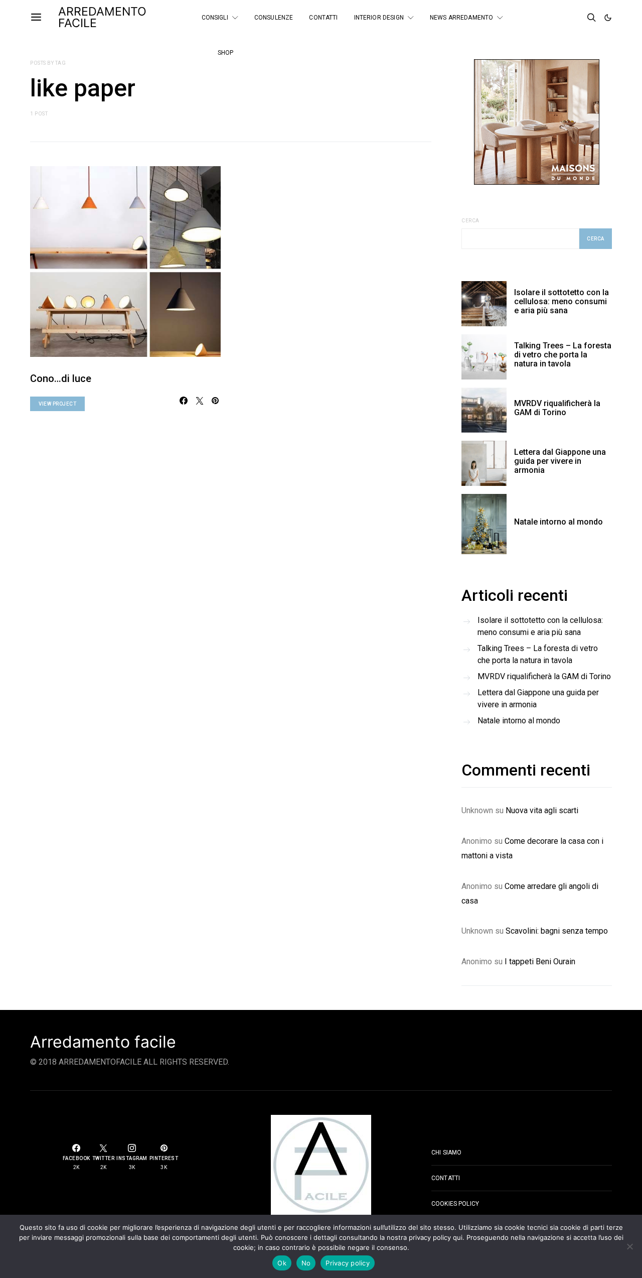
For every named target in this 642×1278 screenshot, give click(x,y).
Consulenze (273, 17)
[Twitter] (563, 14)
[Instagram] (549, 22)
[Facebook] (549, 14)
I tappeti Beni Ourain (540, 961)
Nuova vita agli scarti (542, 810)
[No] (629, 1246)
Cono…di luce (60, 378)
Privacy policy (348, 1263)
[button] (608, 18)
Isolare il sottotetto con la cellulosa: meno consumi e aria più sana (561, 301)
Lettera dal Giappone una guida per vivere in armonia (560, 461)
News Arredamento (461, 17)
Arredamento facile (103, 1042)
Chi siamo (446, 1152)
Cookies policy (455, 1203)
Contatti (323, 17)
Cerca (470, 220)
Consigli (215, 17)
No (306, 1263)
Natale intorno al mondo (558, 522)
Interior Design (379, 17)
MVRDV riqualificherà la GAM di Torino (557, 408)
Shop (226, 52)
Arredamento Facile (102, 17)
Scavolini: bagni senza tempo (557, 931)
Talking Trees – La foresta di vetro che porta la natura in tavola (562, 354)
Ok (281, 1263)
